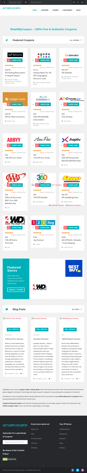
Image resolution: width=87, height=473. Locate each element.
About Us (34, 429)
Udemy (62, 448)
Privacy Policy (36, 438)
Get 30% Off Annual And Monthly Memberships (71, 158)
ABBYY (9, 162)
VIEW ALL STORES (16, 290)
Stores (55, 10)
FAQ (32, 434)
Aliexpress (63, 434)
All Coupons (74, 40)
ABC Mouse (67, 121)
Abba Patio (38, 162)
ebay (61, 443)
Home (35, 10)
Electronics (36, 335)
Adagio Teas (11, 121)
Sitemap (34, 448)
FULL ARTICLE (13, 329)
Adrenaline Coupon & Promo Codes (70, 77)
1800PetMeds (64, 429)
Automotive (8, 335)
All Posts (75, 309)
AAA (8, 207)
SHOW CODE (16, 60)
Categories (67, 10)
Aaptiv (66, 165)
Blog (78, 10)
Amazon (62, 438)
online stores (31, 399)
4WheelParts (68, 202)
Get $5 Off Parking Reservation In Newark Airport (15, 73)
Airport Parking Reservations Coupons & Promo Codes (13, 81)
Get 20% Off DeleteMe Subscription (40, 117)
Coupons (44, 10)
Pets (63, 335)
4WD (8, 247)
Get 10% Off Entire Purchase (11, 240)
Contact (34, 443)
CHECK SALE (16, 185)
